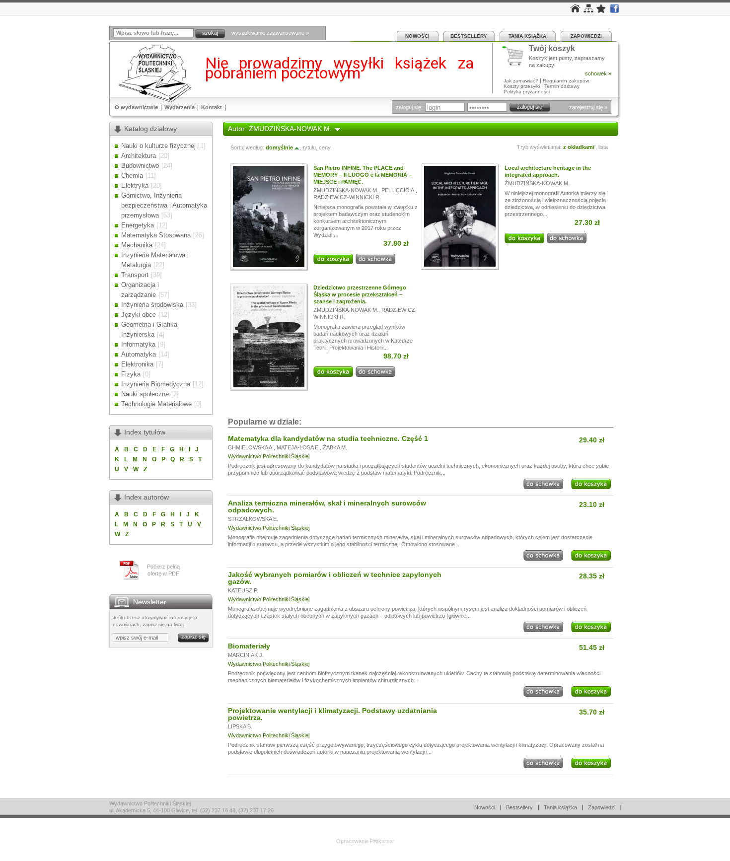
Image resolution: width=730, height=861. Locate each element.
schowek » (598, 73)
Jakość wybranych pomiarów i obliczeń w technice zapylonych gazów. (334, 578)
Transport (134, 275)
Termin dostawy (562, 86)
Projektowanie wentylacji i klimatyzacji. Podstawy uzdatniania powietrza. (332, 714)
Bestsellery (468, 36)
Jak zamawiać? (521, 80)
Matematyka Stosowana (156, 235)
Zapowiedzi (586, 36)
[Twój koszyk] (515, 56)
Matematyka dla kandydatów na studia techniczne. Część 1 (328, 438)
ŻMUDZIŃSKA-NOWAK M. (345, 190)
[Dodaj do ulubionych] (601, 11)
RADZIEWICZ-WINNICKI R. (347, 197)
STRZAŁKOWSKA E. (253, 519)
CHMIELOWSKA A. (251, 447)
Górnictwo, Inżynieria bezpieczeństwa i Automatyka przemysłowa (164, 205)
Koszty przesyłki (522, 86)
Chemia (132, 175)
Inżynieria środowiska (152, 304)
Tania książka (527, 36)
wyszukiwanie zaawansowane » (270, 33)
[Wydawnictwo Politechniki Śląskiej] (152, 73)
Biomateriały (249, 646)
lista (603, 147)
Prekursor (382, 841)
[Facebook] (614, 11)
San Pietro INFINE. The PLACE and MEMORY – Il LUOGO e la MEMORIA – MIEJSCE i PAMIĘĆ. (362, 175)
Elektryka (134, 185)
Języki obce (138, 314)
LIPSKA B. (240, 726)
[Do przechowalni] (375, 262)
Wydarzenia (179, 107)
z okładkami (578, 147)
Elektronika (137, 364)
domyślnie (279, 147)
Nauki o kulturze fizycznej (158, 145)
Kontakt (211, 107)
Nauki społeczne (145, 394)
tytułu (309, 147)
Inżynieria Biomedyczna (155, 384)
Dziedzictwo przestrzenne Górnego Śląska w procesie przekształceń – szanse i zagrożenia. (359, 294)
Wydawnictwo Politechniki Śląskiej (268, 456)
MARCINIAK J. (246, 655)
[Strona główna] (575, 10)
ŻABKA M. (335, 447)
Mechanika (136, 245)
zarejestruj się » (588, 107)
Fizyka (131, 374)
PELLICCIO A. (398, 190)
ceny (325, 147)
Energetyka (137, 225)
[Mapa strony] (588, 10)
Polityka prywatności (527, 91)
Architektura (138, 155)
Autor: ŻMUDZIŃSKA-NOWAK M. (280, 129)
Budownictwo (140, 165)
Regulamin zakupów (566, 80)
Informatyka (138, 344)
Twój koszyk (552, 49)
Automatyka (138, 354)
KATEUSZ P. (243, 590)
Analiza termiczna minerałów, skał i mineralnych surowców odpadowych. (327, 506)
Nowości (417, 36)
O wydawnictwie (136, 107)
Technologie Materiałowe (156, 404)
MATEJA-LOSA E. (298, 447)
